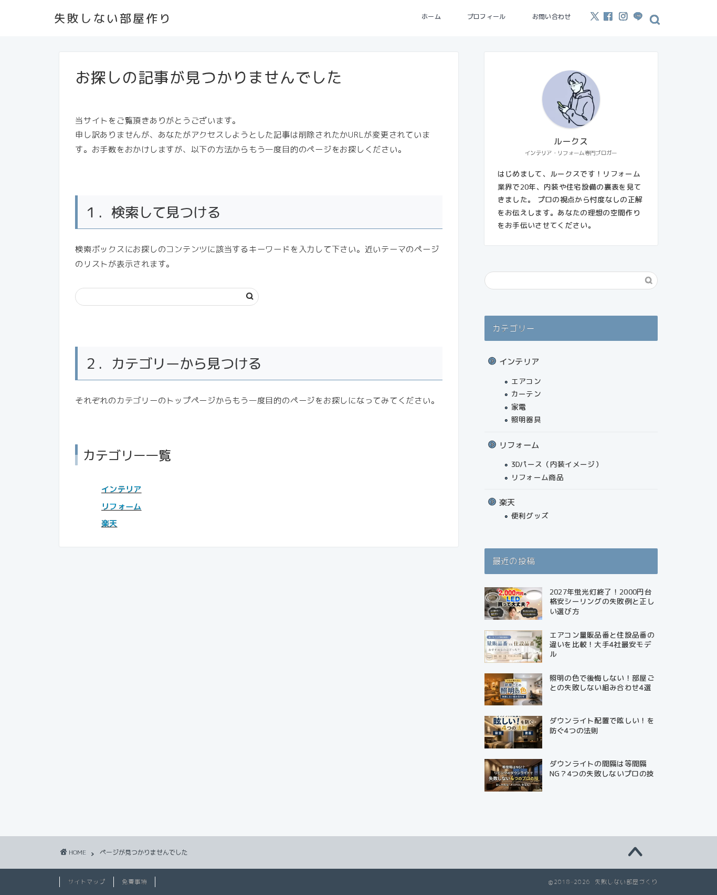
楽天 (109, 523)
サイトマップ (87, 882)
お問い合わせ (551, 16)
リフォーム (121, 506)
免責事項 (134, 882)
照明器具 (526, 419)
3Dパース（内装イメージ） (557, 464)
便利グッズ (530, 516)
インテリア (121, 489)
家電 (518, 407)
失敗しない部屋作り (113, 18)
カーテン (526, 394)
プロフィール (486, 16)
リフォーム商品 (537, 477)
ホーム (431, 16)
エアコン (526, 381)
